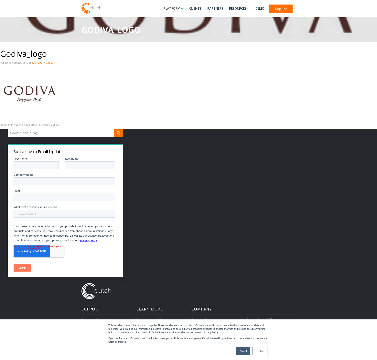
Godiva (50, 62)
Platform (172, 8)
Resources (238, 8)
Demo (259, 8)
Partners (215, 8)
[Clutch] (91, 8)
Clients (195, 8)
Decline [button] (260, 351)
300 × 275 (37, 62)
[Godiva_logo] (29, 94)
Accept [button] (243, 351)
